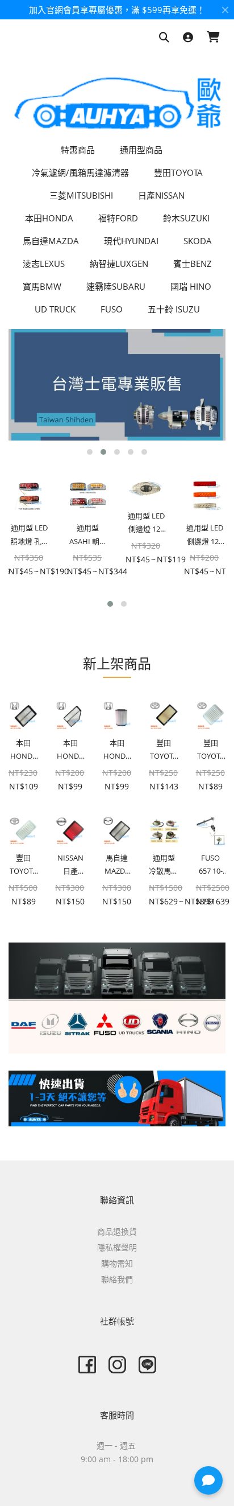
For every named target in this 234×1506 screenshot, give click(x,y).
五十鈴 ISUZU (174, 309)
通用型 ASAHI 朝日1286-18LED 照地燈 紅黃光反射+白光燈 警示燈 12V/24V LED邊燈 (88, 535)
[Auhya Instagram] (117, 1364)
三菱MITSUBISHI (81, 195)
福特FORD (118, 218)
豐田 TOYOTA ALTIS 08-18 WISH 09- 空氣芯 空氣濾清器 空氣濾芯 (210, 750)
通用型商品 (141, 149)
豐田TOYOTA (178, 172)
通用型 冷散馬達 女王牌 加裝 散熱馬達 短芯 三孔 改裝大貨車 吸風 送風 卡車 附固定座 (163, 865)
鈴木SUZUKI (186, 218)
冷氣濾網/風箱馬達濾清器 (80, 172)
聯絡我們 (117, 1279)
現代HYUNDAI (131, 240)
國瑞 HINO (190, 286)
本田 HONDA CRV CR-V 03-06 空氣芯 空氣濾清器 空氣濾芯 (117, 750)
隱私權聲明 (117, 1247)
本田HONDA (49, 218)
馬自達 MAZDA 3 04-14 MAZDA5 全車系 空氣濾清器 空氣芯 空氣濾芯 (117, 865)
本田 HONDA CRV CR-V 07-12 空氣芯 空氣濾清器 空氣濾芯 (70, 750)
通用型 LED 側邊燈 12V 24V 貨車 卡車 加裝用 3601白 (146, 523)
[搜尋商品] (164, 37)
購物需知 (117, 1263)
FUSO (112, 309)
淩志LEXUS (44, 263)
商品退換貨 (117, 1231)
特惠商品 (78, 149)
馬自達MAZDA (51, 240)
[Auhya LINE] (147, 1364)
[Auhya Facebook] (87, 1364)
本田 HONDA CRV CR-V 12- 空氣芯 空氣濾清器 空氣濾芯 (23, 750)
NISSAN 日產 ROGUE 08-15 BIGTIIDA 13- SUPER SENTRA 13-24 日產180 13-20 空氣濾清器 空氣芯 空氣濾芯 (70, 865)
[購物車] (213, 37)
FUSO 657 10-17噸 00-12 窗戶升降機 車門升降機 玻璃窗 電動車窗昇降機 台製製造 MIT (210, 865)
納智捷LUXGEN (119, 263)
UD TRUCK (55, 309)
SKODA (197, 240)
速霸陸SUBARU (115, 286)
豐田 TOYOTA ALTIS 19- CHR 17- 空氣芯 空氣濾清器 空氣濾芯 (163, 750)
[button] (90, 452)
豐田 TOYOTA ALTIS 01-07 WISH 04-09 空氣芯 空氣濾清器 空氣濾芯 (23, 865)
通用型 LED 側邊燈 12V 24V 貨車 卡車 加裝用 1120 (205, 535)
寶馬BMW (42, 286)
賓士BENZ (192, 263)
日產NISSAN (161, 195)
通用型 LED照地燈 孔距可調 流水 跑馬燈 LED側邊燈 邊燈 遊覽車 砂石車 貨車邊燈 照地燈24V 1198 (29, 535)
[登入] (188, 37)
